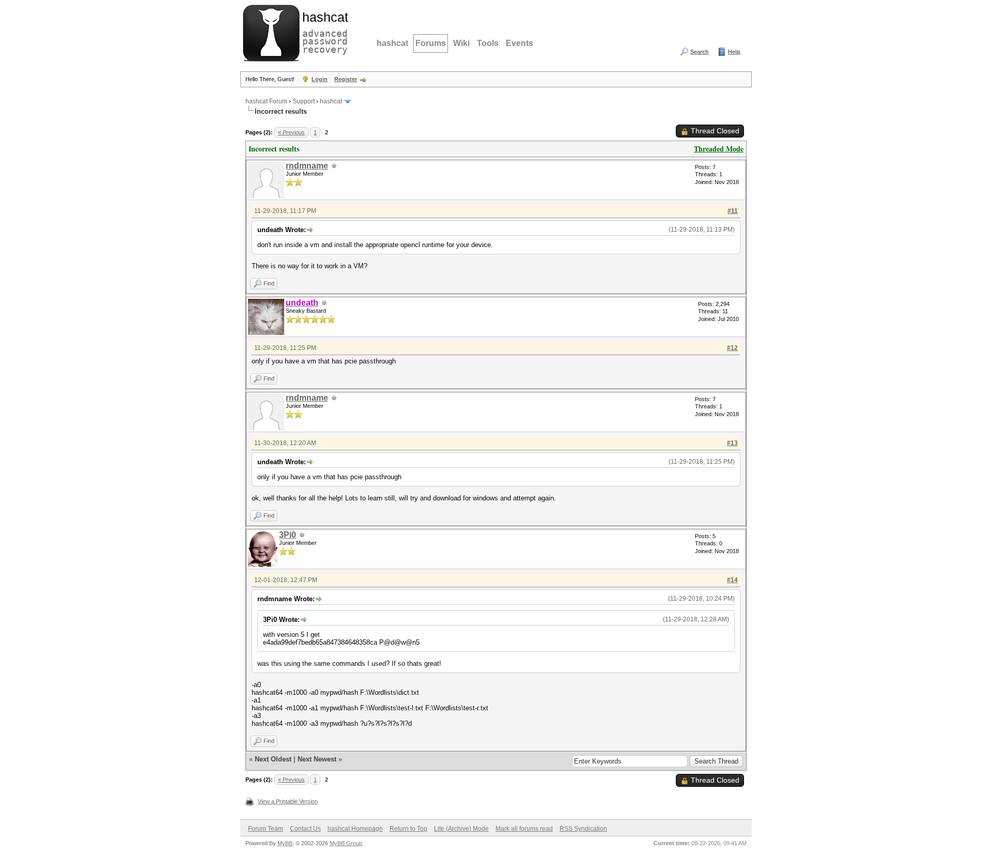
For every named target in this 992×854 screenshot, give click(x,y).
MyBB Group (346, 843)
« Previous (291, 132)
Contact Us (305, 828)
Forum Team (265, 828)
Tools (488, 43)
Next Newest (317, 759)
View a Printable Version (288, 801)
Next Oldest (273, 759)
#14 (732, 580)
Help (734, 52)
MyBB (284, 843)
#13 (732, 443)
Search (699, 52)
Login (320, 79)
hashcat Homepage (355, 828)
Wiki (461, 43)
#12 (732, 348)
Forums (430, 43)
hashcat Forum (266, 101)
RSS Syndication (583, 828)
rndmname (307, 165)
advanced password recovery (323, 31)
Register (345, 79)
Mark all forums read (524, 828)
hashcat (392, 43)
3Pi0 (287, 534)
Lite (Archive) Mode (461, 828)
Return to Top (408, 828)
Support (303, 101)
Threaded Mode (718, 148)
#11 (732, 211)
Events (519, 43)
